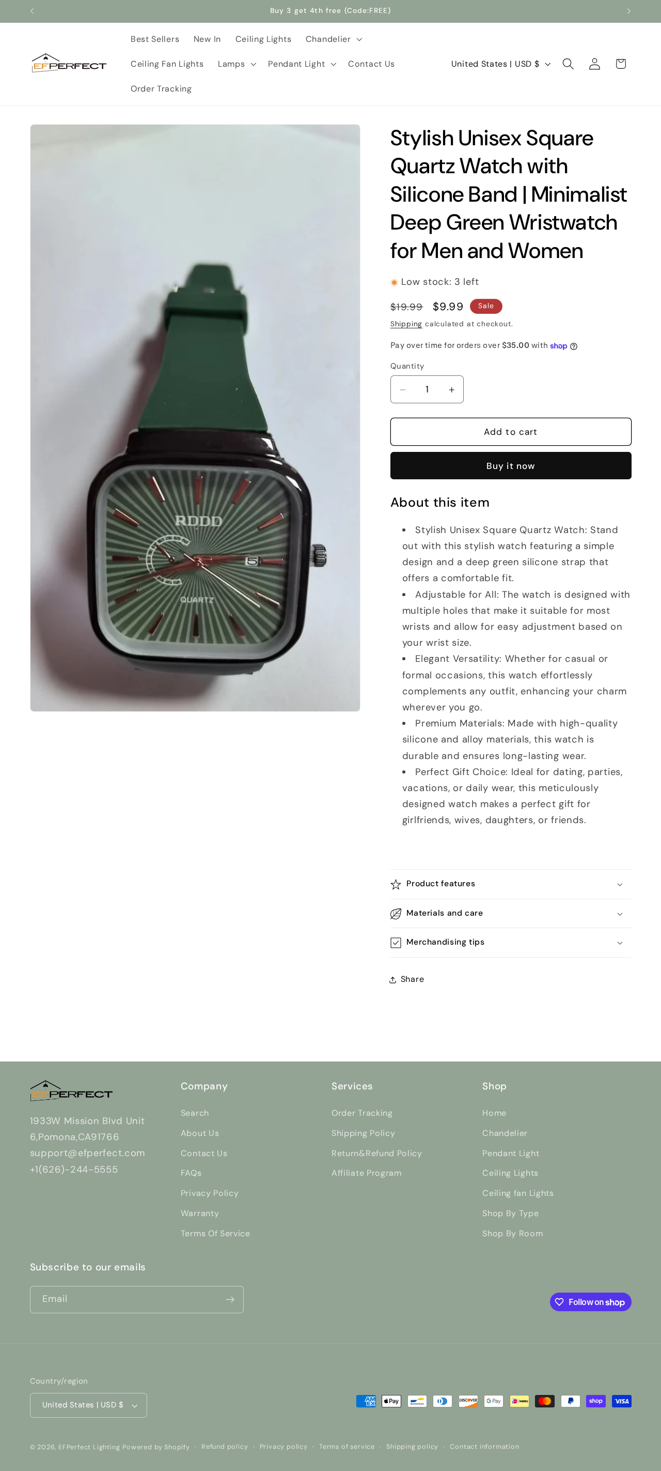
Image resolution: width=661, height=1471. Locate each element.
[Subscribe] (230, 1300)
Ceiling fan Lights (518, 1193)
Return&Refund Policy (377, 1153)
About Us (200, 1133)
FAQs (191, 1172)
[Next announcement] (629, 11)
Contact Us (204, 1153)
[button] (332, 39)
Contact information (484, 1446)
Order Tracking (362, 1113)
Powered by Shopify (156, 1447)
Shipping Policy (363, 1133)
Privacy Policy (210, 1193)
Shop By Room (512, 1233)
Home (494, 1113)
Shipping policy (412, 1446)
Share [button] (412, 979)
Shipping (406, 324)
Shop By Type (510, 1213)
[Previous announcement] (32, 11)
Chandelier (505, 1133)
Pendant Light (510, 1153)
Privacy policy (284, 1446)
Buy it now (511, 466)
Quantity (407, 366)
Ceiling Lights (510, 1172)
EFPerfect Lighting (89, 1447)
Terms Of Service (215, 1233)
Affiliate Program (367, 1172)
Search (195, 1113)
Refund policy (224, 1446)
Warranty (200, 1213)
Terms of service (347, 1446)
